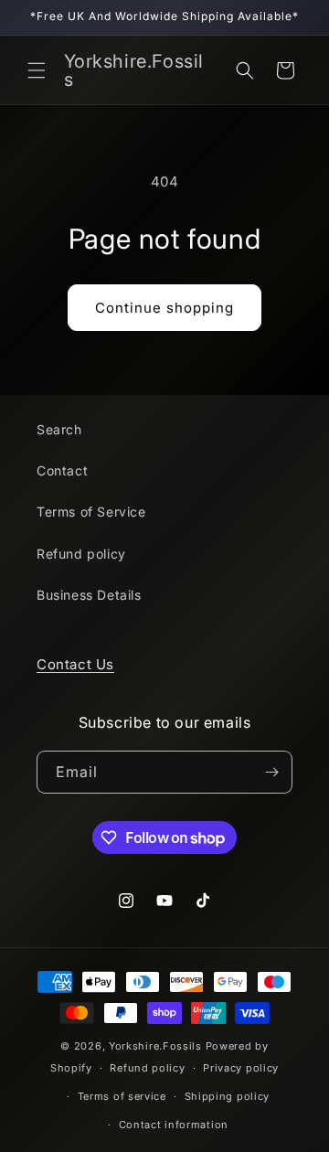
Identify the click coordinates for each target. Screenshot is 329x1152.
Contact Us (75, 664)
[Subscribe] (271, 772)
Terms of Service (91, 511)
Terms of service (122, 1096)
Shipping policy (228, 1096)
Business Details (89, 595)
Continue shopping (164, 307)
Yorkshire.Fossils (155, 1046)
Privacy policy (241, 1067)
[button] (36, 70)
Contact (62, 470)
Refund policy (81, 553)
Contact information (173, 1124)
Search (59, 429)
